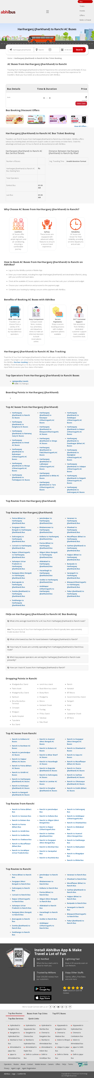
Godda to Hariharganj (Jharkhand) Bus (49, 580)
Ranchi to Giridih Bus (20, 831)
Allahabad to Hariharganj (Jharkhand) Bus (46, 563)
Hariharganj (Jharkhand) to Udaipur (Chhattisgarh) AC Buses (76, 467)
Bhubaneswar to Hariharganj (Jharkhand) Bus (46, 529)
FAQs (64, 1064)
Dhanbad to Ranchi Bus (76, 879)
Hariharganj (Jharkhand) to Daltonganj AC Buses (76, 489)
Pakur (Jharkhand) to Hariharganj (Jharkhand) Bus (75, 593)
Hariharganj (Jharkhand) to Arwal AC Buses (20, 442)
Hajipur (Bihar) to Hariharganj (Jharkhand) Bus (74, 557)
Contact (30, 1064)
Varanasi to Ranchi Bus (76, 875)
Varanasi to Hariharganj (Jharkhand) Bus (73, 520)
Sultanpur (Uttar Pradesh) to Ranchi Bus (21, 906)
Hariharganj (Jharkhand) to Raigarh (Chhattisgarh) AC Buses (76, 479)
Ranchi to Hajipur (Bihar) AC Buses (19, 760)
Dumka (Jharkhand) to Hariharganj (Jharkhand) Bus (21, 593)
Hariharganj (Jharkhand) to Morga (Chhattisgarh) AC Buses (21, 467)
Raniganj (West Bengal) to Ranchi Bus (22, 913)
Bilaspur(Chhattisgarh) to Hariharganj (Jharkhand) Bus (76, 584)
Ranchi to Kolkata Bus (49, 816)
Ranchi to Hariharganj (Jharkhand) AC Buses (21, 780)
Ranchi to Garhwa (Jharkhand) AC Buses (76, 776)
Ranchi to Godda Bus (20, 835)
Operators (8, 1064)
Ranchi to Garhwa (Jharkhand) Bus (47, 834)
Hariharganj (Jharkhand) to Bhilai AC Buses (49, 475)
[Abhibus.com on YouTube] (58, 1007)
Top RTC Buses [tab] (59, 1013)
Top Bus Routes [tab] (15, 1013)
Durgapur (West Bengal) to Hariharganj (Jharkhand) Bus (21, 529)
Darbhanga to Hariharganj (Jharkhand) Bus (18, 602)
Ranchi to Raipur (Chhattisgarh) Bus (47, 828)
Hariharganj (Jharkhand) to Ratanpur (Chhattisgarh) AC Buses (47, 418)
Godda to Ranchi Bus (48, 919)
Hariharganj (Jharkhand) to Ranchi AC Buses (21, 415)
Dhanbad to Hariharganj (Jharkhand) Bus (73, 529)
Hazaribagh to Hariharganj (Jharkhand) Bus (46, 573)
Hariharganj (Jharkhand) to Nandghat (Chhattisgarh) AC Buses (74, 455)
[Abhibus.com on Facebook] (50, 1007)
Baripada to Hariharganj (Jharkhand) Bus (73, 566)
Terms (70, 1064)
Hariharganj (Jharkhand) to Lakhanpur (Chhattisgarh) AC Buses (47, 464)
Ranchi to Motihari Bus (49, 847)
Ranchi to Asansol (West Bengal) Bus (74, 834)
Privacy (6, 1068)
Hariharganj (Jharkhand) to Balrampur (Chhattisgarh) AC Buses (19, 454)
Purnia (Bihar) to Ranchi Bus (46, 893)
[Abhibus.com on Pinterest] (70, 1007)
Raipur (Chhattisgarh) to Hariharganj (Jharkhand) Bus (21, 554)
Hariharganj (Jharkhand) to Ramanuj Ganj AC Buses (22, 433)
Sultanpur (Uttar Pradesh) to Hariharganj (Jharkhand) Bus (19, 565)
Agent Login (15, 1068)
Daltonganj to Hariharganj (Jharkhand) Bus (18, 539)
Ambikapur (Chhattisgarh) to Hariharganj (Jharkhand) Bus (47, 590)
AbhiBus (7, 1074)
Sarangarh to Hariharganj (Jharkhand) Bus (73, 575)
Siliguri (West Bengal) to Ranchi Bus (48, 900)
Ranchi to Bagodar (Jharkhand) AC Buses (48, 769)
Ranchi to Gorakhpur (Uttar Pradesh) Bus (20, 851)
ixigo (13, 1074)
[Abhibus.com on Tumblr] (66, 1007)
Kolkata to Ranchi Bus (49, 888)
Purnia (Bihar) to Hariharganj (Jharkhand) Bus (46, 545)
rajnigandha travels (20, 381)
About (23, 1064)
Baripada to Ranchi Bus (76, 903)
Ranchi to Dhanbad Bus (76, 822)
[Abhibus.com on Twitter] (54, 1007)
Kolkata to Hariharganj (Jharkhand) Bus (49, 537)
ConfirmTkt (21, 1074)
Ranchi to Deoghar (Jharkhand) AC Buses (48, 789)
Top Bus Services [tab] (15, 1018)
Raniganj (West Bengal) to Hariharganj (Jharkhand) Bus (22, 575)
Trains (82, 6)
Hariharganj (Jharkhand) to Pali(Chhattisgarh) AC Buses (48, 451)
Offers (82, 15)
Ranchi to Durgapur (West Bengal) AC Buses (75, 741)
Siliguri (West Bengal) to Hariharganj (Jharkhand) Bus (48, 554)
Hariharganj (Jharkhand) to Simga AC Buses (48, 440)
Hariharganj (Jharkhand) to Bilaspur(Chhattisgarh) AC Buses (49, 430)
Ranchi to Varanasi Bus (21, 816)
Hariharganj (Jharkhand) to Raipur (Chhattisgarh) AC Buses (76, 430)
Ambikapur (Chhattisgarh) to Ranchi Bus (47, 925)
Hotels (82, 11)
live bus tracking (21, 362)
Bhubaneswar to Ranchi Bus (46, 882)
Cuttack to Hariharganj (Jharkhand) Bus (21, 546)
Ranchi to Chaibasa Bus (22, 839)
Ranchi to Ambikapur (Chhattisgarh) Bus (75, 817)
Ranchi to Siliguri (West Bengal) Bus (49, 821)
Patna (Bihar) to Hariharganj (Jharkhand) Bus (18, 520)
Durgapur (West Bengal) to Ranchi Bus (21, 882)
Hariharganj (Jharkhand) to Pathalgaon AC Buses (21, 477)
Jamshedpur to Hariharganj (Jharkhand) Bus (46, 520)
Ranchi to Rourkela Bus (49, 857)
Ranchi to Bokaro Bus (21, 820)
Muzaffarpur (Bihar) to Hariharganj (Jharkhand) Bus (76, 539)
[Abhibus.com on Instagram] (62, 1007)
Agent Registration (29, 1068)
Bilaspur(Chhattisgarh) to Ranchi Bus (76, 915)
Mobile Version (40, 1064)
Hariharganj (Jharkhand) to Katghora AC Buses (20, 424)
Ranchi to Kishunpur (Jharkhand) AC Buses (21, 786)
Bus (81, 1)
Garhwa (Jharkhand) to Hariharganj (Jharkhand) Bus (76, 548)
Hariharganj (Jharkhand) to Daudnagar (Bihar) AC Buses (76, 442)
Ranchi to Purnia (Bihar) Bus (19, 825)
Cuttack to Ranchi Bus (21, 895)
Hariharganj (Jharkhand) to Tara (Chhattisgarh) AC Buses (48, 486)
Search (79, 49)
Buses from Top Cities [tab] (37, 1013)
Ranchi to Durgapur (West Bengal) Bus (48, 841)
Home (9, 58)
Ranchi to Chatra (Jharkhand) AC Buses (76, 769)
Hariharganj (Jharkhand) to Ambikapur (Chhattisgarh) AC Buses (74, 418)
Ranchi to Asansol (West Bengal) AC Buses (47, 741)
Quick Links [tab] (33, 1018)
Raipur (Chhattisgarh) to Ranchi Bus (21, 900)
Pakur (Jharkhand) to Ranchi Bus (75, 921)
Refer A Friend (85, 20)
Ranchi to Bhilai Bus (75, 860)
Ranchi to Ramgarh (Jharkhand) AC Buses (21, 793)
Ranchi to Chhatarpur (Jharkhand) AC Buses (76, 782)
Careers (51, 1064)
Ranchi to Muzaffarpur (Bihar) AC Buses (76, 762)
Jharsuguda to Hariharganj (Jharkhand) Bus (18, 584)
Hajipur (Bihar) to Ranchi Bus (74, 897)
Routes (16, 1064)
